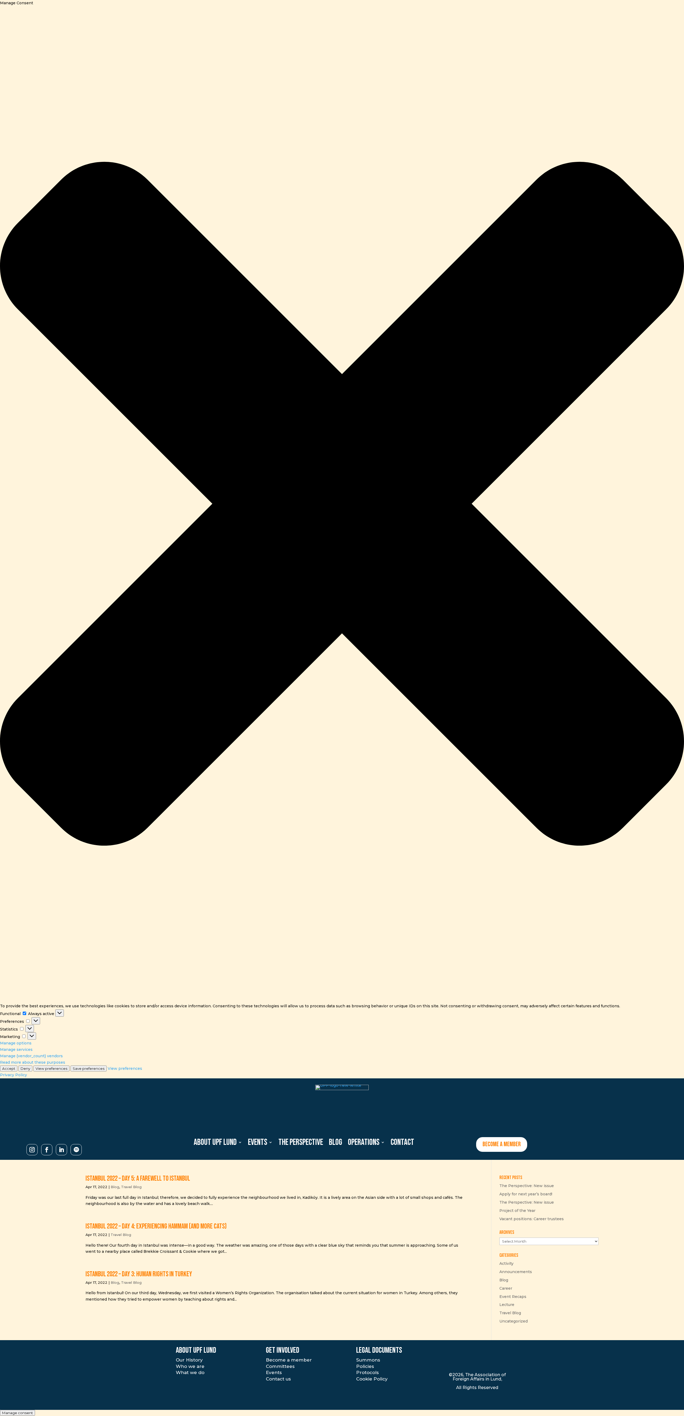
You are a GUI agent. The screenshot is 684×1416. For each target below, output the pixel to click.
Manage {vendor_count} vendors (31, 1056)
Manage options (16, 1043)
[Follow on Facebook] (46, 1149)
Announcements (515, 1271)
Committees (280, 1366)
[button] (342, 504)
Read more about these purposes (32, 1062)
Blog (115, 1187)
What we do (190, 1372)
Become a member (289, 1360)
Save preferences (88, 1068)
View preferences (51, 1068)
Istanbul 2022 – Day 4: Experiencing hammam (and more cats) (156, 1226)
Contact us (278, 1379)
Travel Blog (131, 1187)
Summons (368, 1360)
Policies (365, 1366)
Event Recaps (512, 1296)
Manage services (16, 1049)
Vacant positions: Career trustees (531, 1218)
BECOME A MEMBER (502, 1144)
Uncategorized (513, 1321)
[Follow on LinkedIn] (61, 1149)
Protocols (367, 1372)
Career (505, 1288)
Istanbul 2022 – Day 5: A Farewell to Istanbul (138, 1179)
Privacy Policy (13, 1074)
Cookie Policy (372, 1379)
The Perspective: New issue (526, 1185)
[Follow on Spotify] (76, 1149)
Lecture (506, 1304)
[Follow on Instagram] (32, 1149)
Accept (8, 1068)
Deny (25, 1068)
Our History (189, 1360)
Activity (506, 1263)
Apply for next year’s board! (525, 1194)
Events (274, 1372)
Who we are (190, 1366)
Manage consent (17, 1413)
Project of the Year (517, 1210)
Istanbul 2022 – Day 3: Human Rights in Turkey (139, 1274)
